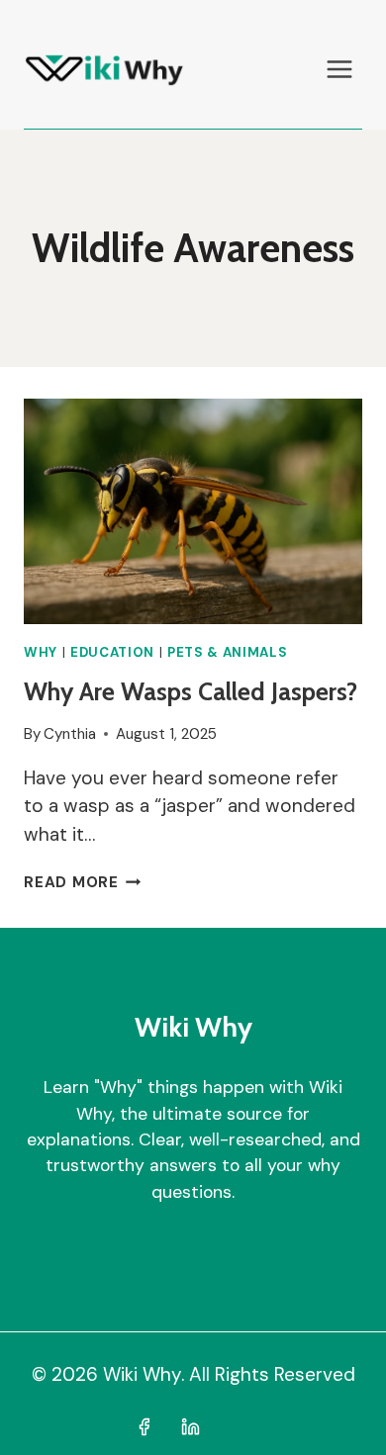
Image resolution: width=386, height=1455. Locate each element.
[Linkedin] (191, 1426)
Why (40, 652)
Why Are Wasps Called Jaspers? (190, 691)
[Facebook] (143, 1426)
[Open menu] (339, 68)
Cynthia (70, 734)
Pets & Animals (227, 652)
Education (112, 652)
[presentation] (193, 511)
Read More (83, 882)
